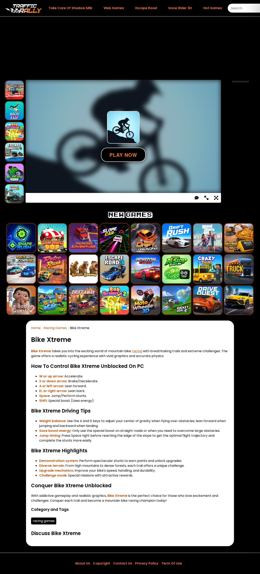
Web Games (114, 8)
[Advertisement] (130, 48)
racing (137, 351)
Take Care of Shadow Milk (70, 8)
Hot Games (212, 8)
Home (36, 328)
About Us (82, 563)
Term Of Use (171, 563)
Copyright (101, 563)
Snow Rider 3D (180, 8)
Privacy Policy (146, 563)
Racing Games (55, 328)
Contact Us (122, 563)
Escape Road (146, 8)
